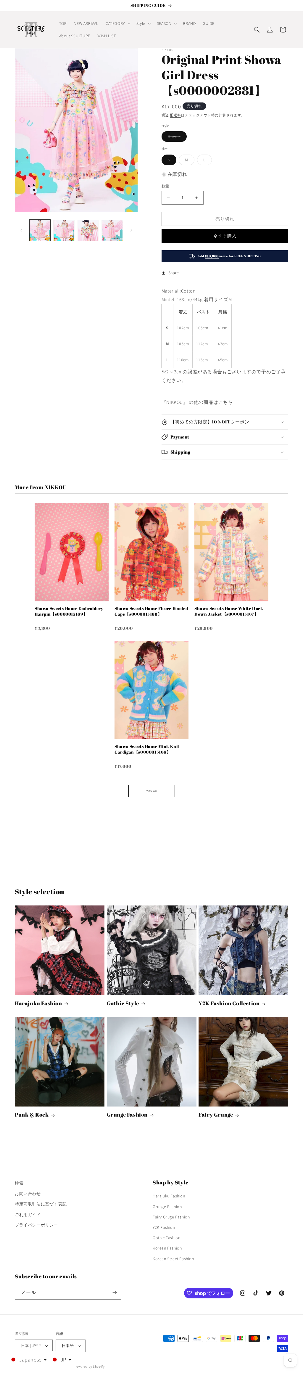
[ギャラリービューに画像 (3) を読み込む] (88, 230)
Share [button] (173, 272)
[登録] (114, 1293)
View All (151, 791)
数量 (166, 186)
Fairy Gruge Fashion (171, 1217)
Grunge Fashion (127, 1114)
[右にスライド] (131, 230)
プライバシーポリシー (36, 1225)
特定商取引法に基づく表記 (41, 1204)
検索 (19, 1183)
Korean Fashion (167, 1248)
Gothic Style (123, 1003)
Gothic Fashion (166, 1237)
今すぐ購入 (225, 236)
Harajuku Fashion (38, 1003)
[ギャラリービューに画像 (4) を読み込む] (112, 230)
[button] (117, 23)
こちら (225, 402)
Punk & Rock (32, 1114)
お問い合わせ (28, 1193)
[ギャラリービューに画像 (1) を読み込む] (39, 230)
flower (176, 138)
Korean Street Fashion (173, 1258)
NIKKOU (168, 50)
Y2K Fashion (164, 1227)
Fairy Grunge (216, 1114)
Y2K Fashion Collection (229, 1003)
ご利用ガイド (28, 1214)
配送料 (175, 115)
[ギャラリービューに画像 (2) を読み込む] (63, 230)
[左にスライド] (21, 230)
